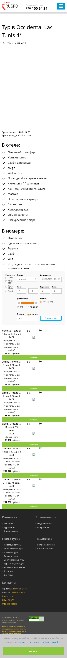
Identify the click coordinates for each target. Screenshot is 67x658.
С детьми (8, 571)
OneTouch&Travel (10, 278)
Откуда (20, 275)
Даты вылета (45, 275)
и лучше (34, 314)
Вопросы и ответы (46, 545)
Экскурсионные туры (14, 560)
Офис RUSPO (8, 600)
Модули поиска (44, 523)
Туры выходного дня (14, 563)
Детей (54, 287)
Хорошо (33, 651)
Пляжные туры (11, 552)
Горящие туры (11, 556)
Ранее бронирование (14, 567)
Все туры (8, 575)
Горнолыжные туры (13, 548)
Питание (20, 314)
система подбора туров (11, 620)
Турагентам (9, 527)
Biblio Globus (10, 287)
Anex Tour (10, 282)
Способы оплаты (45, 548)
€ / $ (51, 302)
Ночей (19, 287)
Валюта (43, 299)
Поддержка (7, 596)
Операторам (43, 527)
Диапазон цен (22, 299)
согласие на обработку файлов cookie (39, 642)
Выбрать (34, 358)
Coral (10, 291)
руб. (44, 302)
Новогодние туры (12, 545)
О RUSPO (8, 523)
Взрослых (44, 287)
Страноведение (11, 531)
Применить (51, 318)
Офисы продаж (9, 604)
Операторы (9, 275)
